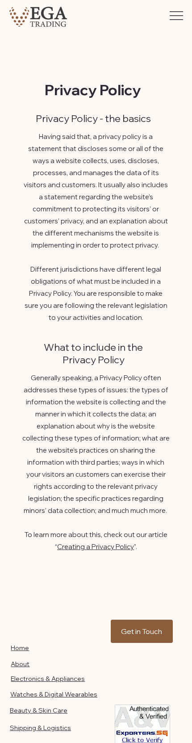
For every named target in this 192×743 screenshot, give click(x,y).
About (20, 664)
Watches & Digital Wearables (53, 694)
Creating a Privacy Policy (95, 546)
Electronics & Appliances (48, 679)
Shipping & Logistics (40, 728)
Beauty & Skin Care (38, 710)
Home (20, 648)
